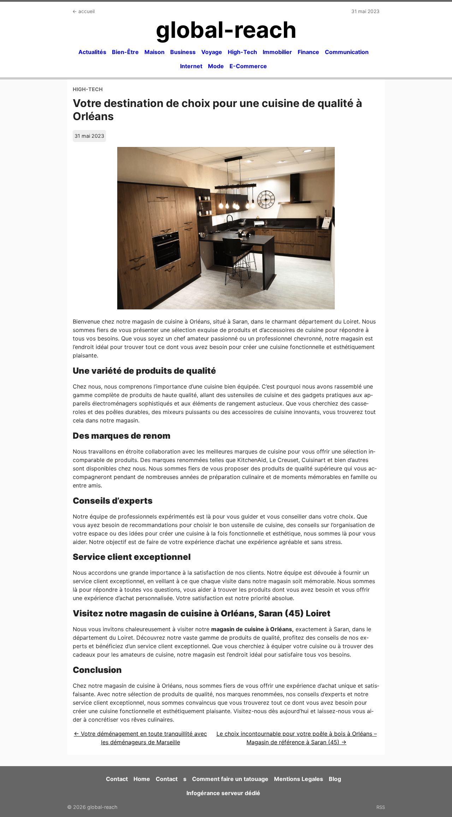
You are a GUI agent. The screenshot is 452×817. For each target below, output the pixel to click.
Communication (347, 51)
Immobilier (277, 51)
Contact (117, 778)
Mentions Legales (298, 778)
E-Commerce (248, 66)
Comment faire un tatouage (230, 778)
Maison (154, 51)
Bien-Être (125, 51)
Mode (216, 66)
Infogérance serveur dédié (223, 793)
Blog (335, 778)
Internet (191, 66)
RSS (380, 807)
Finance (308, 51)
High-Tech (242, 51)
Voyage (211, 51)
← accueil (83, 11)
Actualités (92, 51)
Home (141, 778)
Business (183, 51)
